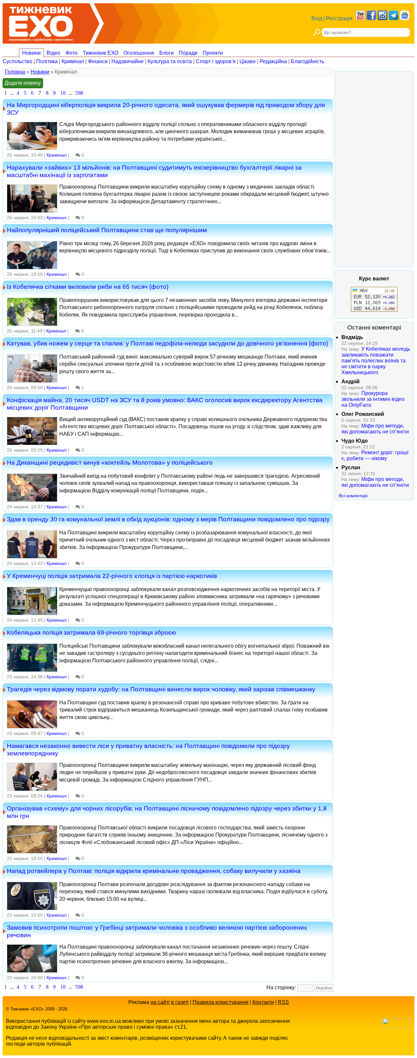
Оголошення (138, 53)
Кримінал (73, 61)
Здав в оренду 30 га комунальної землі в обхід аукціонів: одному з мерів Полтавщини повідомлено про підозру (168, 519)
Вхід (316, 18)
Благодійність (307, 61)
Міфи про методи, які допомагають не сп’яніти (375, 428)
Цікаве (247, 61)
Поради (188, 53)
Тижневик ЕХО (100, 53)
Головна (15, 72)
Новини (31, 53)
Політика (47, 61)
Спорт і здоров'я (216, 61)
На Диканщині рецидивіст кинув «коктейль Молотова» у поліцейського (110, 462)
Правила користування (221, 1002)
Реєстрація (339, 18)
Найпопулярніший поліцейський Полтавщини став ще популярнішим (107, 229)
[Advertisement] (374, 169)
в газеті (180, 1002)
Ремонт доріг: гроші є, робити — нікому (375, 455)
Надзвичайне (127, 61)
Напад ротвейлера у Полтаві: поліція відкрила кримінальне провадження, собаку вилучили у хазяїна (154, 870)
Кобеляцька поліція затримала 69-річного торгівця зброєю (91, 632)
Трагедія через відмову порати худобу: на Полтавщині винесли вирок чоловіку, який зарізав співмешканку (161, 689)
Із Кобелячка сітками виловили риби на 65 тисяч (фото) (87, 286)
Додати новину (23, 83)
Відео (53, 53)
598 (79, 93)
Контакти (263, 1002)
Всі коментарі (353, 495)
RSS (283, 1002)
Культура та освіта (170, 61)
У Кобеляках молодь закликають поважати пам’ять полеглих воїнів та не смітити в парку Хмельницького (375, 360)
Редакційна (273, 61)
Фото (71, 53)
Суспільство (17, 61)
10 (62, 93)
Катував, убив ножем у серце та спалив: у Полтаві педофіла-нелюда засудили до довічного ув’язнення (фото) (167, 343)
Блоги (166, 53)
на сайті (160, 1002)
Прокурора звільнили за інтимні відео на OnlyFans (373, 399)
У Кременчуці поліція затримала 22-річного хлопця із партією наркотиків (112, 575)
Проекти (213, 53)
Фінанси (98, 61)
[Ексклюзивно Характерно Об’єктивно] (41, 22)
